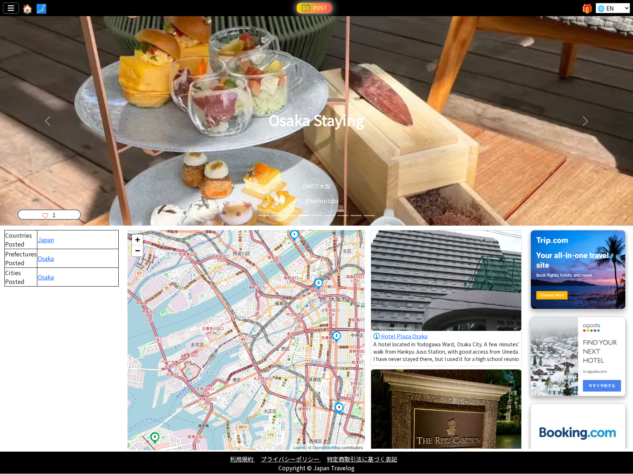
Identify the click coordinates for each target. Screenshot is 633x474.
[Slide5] (316, 215)
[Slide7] (342, 215)
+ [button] (137, 239)
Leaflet (299, 447)
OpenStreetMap (326, 447)
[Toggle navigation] (11, 8)
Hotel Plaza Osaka (401, 336)
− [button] (137, 250)
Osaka (46, 258)
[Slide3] (290, 215)
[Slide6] (329, 215)
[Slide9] (369, 215)
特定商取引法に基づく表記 (362, 459)
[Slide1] (263, 215)
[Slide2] (276, 215)
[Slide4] (303, 215)
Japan (46, 239)
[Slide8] (356, 215)
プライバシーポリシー (291, 459)
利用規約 (242, 459)
